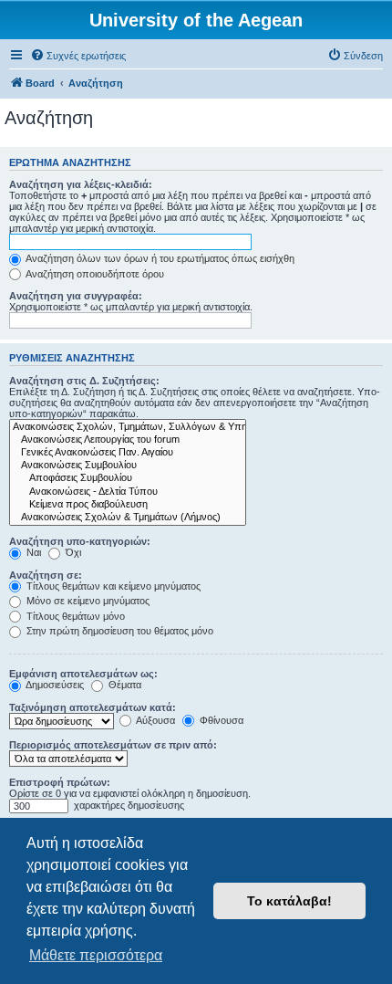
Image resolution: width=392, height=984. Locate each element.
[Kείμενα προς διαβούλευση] (127, 504)
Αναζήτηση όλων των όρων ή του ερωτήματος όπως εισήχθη (159, 258)
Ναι (32, 552)
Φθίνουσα (220, 720)
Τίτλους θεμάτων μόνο (74, 616)
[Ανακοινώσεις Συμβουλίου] (127, 465)
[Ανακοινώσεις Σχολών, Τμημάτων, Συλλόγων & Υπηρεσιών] (127, 427)
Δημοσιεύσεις (54, 684)
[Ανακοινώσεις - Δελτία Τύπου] (127, 492)
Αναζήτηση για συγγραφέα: (75, 295)
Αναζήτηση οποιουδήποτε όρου (94, 273)
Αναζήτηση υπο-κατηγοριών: (79, 541)
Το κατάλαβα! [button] (289, 901)
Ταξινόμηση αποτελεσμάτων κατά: (92, 707)
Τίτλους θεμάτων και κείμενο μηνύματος (112, 586)
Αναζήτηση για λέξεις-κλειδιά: (80, 184)
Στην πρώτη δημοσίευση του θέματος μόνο (118, 630)
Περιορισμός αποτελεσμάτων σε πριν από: (113, 744)
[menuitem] (78, 56)
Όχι (72, 552)
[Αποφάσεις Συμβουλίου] (127, 478)
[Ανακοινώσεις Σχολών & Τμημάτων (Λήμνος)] (127, 517)
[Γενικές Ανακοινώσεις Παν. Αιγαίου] (127, 452)
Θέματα (123, 684)
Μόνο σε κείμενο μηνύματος (87, 600)
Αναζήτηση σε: (45, 575)
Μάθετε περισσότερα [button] (95, 955)
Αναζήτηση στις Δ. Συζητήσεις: (84, 380)
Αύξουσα (154, 720)
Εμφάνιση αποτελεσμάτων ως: (83, 673)
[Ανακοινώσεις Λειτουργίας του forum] (127, 440)
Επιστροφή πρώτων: (59, 782)
